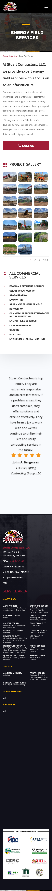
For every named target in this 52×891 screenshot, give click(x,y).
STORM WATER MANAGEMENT (25, 304)
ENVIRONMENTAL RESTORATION (27, 339)
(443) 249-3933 (17, 561)
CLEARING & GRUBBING (22, 291)
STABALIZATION (18, 295)
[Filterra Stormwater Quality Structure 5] (25, 253)
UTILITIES (15, 334)
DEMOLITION (16, 309)
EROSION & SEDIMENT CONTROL (27, 286)
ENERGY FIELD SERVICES (23, 321)
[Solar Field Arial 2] (41, 241)
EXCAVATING (16, 300)
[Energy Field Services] (10, 181)
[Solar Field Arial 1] (10, 253)
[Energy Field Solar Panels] (25, 181)
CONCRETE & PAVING (20, 325)
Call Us (28, 146)
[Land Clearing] (25, 229)
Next (45, 259)
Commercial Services (10, 56)
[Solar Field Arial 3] (25, 241)
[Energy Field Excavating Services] (10, 217)
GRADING (14, 330)
